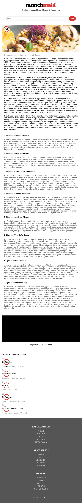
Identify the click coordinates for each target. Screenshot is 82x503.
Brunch (41, 439)
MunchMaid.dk (44, 498)
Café (21, 55)
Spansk (15, 378)
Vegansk (23, 413)
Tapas (41, 431)
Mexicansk (41, 460)
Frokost (38, 55)
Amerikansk (41, 463)
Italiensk (41, 466)
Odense (41, 483)
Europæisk (11, 366)
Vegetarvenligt (13, 413)
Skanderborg (41, 489)
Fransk (4, 390)
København (41, 478)
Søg (72, 18)
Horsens (41, 486)
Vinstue (22, 378)
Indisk (4, 413)
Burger (41, 434)
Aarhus (41, 480)
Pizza (41, 437)
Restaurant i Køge (11, 55)
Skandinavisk (14, 401)
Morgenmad (29, 55)
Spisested (21, 366)
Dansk (23, 401)
